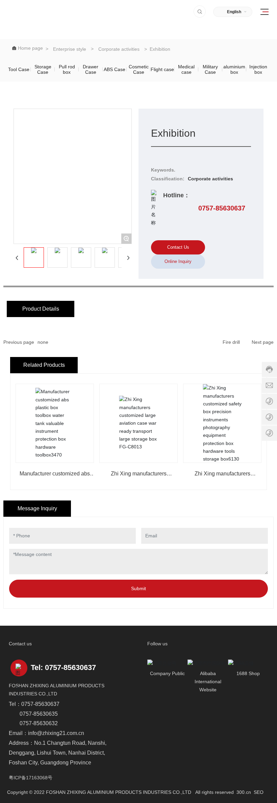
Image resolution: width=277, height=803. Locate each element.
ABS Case (114, 69)
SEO (258, 792)
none (42, 342)
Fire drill (231, 342)
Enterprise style (69, 49)
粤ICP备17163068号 (30, 777)
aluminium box (234, 69)
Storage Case (42, 69)
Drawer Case (90, 69)
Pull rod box (67, 69)
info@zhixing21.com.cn (56, 733)
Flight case (162, 69)
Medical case (186, 69)
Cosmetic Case (139, 69)
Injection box (258, 69)
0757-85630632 (39, 723)
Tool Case (18, 69)
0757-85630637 (221, 208)
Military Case (210, 69)
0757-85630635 (39, 714)
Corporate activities (119, 49)
